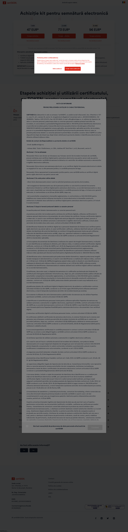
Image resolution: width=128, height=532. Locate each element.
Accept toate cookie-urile (73, 68)
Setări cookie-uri (57, 68)
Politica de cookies (80, 63)
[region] (64, 63)
